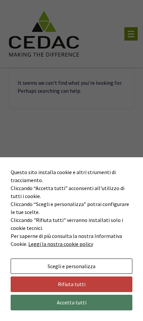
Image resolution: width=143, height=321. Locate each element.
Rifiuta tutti (71, 284)
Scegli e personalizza (71, 266)
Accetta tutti (71, 302)
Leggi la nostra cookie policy (60, 244)
